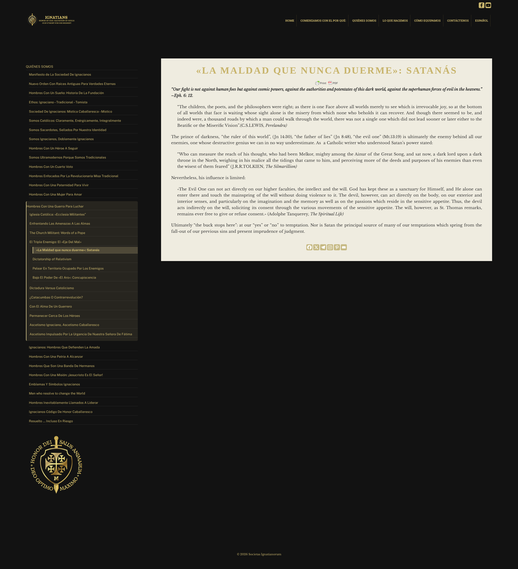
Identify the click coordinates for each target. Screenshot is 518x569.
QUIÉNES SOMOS (364, 20)
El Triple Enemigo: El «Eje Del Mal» (56, 242)
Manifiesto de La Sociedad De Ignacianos (60, 74)
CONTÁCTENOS (458, 20)
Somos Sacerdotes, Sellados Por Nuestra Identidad (67, 130)
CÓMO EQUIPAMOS (427, 20)
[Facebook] (309, 247)
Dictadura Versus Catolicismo (52, 288)
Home (289, 20)
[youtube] (488, 5)
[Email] (344, 247)
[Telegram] (323, 247)
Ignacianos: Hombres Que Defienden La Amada (64, 347)
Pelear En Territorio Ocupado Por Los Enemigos (68, 268)
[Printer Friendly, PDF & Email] (326, 83)
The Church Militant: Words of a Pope (57, 233)
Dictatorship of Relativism (52, 259)
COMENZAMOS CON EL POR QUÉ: (323, 20)
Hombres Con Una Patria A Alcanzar (56, 357)
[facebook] (481, 5)
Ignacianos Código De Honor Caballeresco (60, 412)
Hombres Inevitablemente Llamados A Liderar (63, 403)
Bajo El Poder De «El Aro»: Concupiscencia (64, 277)
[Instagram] (330, 247)
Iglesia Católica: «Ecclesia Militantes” (58, 214)
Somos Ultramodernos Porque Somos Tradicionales (67, 157)
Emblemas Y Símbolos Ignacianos (54, 384)
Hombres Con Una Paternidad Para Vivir (59, 185)
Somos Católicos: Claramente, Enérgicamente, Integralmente (75, 121)
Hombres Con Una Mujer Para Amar (55, 194)
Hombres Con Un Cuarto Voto (51, 167)
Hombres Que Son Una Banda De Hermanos (61, 366)
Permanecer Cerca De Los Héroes (55, 316)
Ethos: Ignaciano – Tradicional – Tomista (58, 102)
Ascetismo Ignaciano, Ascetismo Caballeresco (64, 325)
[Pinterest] (337, 247)
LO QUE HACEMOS (395, 20)
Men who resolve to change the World (57, 393)
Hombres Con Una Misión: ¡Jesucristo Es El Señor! (66, 375)
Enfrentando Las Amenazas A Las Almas (60, 223)
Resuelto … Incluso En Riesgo (51, 421)
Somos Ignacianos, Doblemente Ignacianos (61, 139)
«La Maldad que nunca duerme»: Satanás (67, 250)
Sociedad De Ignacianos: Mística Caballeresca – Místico (70, 111)
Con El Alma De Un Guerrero (51, 306)
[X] (316, 247)
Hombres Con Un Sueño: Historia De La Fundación (66, 93)
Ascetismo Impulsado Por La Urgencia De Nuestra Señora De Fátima (81, 334)
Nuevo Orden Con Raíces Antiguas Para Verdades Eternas (72, 84)
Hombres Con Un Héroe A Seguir (53, 148)
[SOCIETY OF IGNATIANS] (51, 24)
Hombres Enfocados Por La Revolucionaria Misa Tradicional (73, 176)
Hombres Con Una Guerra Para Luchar (55, 206)
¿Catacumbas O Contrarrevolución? (56, 297)
